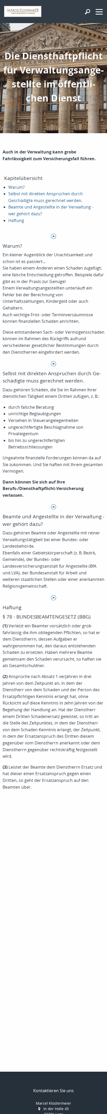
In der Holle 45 (56, 1108)
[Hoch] (53, 236)
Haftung (16, 220)
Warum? (16, 187)
